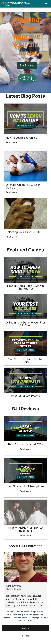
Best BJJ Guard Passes (25, 396)
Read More (11, 142)
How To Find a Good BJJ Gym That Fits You (25, 287)
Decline (25, 636)
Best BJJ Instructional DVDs (25, 444)
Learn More (29, 621)
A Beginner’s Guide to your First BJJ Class (25, 324)
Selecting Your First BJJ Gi (23, 232)
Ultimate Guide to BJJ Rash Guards (23, 186)
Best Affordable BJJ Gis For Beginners (25, 529)
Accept (25, 628)
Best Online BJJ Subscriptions (25, 486)
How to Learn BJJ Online (21, 137)
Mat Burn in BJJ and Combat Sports (25, 361)
